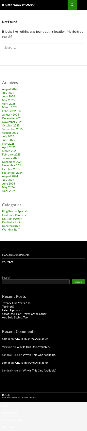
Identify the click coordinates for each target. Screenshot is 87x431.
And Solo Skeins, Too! (15, 317)
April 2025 (9, 147)
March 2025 (9, 150)
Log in (6, 405)
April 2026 (9, 103)
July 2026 (8, 92)
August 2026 (10, 89)
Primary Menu (82, 5)
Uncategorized (11, 226)
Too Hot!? (8, 306)
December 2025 (12, 118)
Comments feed (12, 420)
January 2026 (10, 114)
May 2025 (8, 143)
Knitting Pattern (12, 218)
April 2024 (9, 190)
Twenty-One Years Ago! (17, 303)
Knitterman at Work (18, 5)
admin (6, 338)
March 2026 (9, 107)
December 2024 (12, 161)
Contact (7, 262)
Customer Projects (14, 215)
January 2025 (10, 158)
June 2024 (8, 183)
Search (6, 277)
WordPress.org (11, 427)
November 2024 (12, 165)
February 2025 (11, 154)
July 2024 (8, 180)
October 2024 (11, 169)
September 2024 (12, 172)
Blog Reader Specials (15, 211)
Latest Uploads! (11, 310)
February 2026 (11, 111)
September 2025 (12, 129)
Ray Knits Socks (12, 222)
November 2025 (12, 121)
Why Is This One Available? (31, 338)
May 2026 (8, 100)
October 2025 (11, 125)
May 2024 (8, 187)
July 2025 (8, 136)
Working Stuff (11, 229)
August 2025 (10, 132)
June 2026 (8, 96)
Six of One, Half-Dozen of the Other (24, 313)
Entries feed (9, 412)
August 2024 (10, 176)
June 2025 (8, 140)
